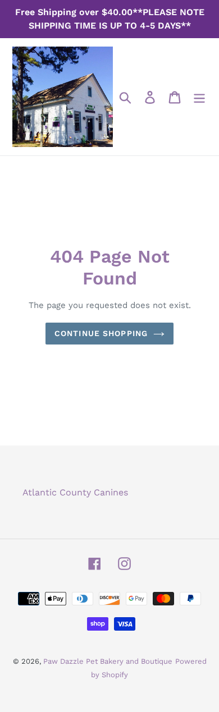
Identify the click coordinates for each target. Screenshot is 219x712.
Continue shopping (101, 333)
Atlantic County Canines (75, 492)
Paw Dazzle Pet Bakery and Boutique (107, 661)
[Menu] (199, 96)
